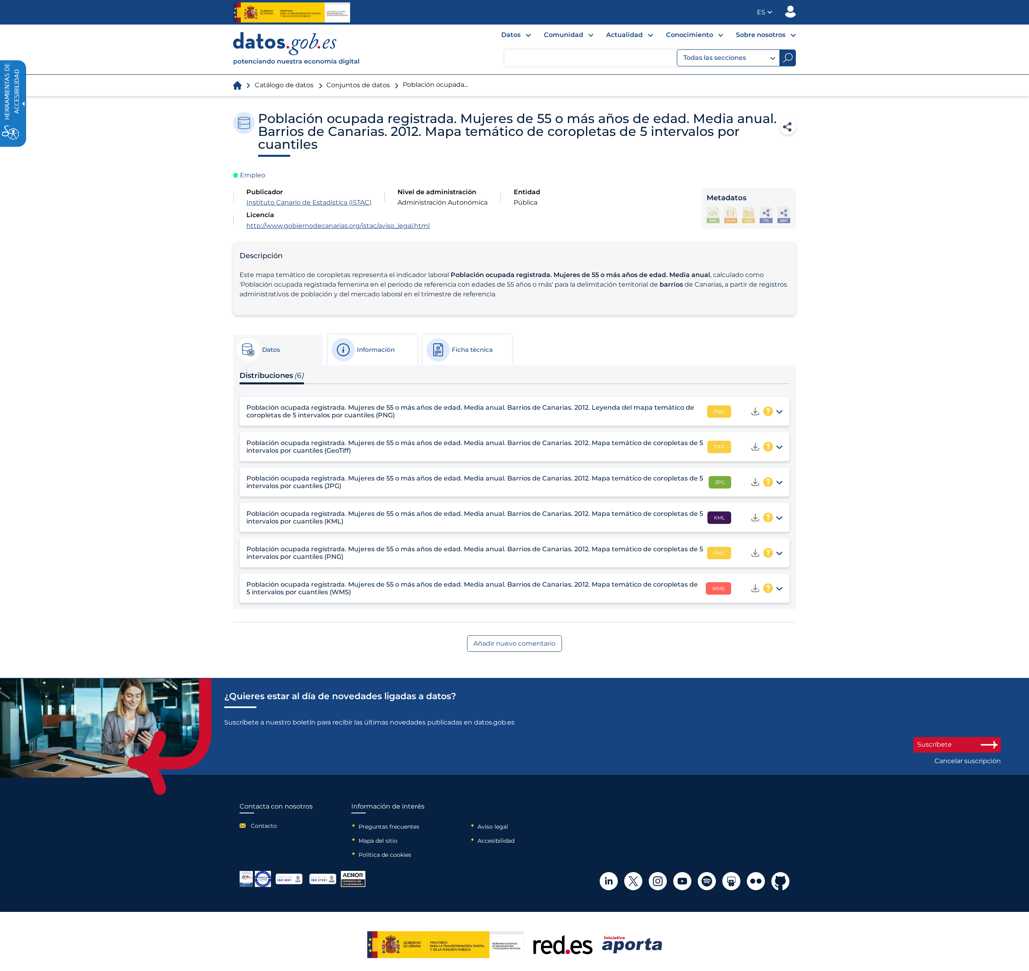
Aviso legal (493, 826)
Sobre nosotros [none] (760, 35)
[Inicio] (296, 49)
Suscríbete (934, 744)
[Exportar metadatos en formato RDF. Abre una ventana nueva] (783, 215)
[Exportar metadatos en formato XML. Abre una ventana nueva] (713, 215)
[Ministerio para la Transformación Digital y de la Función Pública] (291, 12)
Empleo (252, 175)
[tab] (277, 350)
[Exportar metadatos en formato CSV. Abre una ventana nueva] (748, 215)
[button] (764, 12)
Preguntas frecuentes (389, 826)
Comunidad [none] (563, 35)
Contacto (264, 825)
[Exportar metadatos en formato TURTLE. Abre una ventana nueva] (766, 215)
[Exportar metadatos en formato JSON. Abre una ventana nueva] (730, 215)
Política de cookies (385, 854)
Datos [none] (511, 35)
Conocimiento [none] (689, 35)
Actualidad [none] (624, 35)
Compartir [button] (788, 127)
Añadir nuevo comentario (514, 643)
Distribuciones (272, 375)
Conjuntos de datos (358, 85)
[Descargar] (755, 411)
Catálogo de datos (284, 85)
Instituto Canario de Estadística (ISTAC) (308, 202)
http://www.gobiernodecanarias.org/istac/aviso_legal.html (338, 226)
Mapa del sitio (378, 840)
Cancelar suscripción (968, 761)
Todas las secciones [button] (714, 58)
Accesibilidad (496, 840)
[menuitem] (509, 37)
